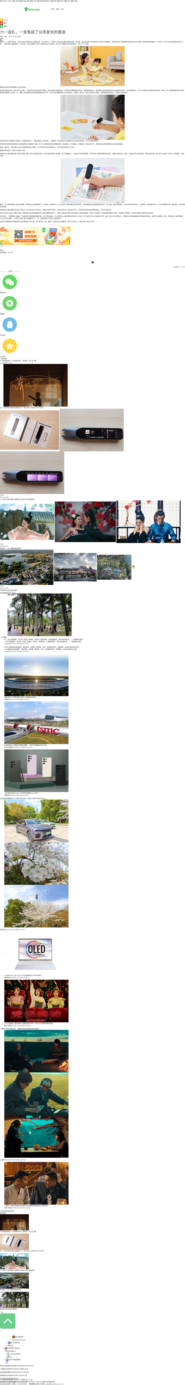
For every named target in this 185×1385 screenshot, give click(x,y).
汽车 (68, 1)
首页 (1, 1)
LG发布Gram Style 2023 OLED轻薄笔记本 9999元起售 (22, 975)
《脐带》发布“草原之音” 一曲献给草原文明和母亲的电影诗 (19, 1029)
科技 (75, 1)
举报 (1, 250)
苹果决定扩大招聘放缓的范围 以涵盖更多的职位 (20, 697)
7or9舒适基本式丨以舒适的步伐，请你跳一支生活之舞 (18, 361)
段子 (62, 1)
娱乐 (14, 1)
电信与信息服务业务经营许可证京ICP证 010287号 (17, 1366)
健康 (58, 1)
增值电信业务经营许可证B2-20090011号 (13, 1375)
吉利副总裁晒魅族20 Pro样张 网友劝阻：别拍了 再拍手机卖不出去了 (23, 798)
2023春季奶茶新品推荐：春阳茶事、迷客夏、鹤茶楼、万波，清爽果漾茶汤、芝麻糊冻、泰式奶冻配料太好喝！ (41, 649)
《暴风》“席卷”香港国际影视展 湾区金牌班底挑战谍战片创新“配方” (26, 1206)
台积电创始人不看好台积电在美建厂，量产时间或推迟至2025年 (25, 745)
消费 (65, 1)
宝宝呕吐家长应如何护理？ (9, 590)
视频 (51, 1)
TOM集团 (3, 1380)
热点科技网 (8, 747)
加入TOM (29, 1380)
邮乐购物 (10, 1380)
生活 (34, 1)
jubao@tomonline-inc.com (54, 1384)
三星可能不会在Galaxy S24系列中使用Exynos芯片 (21, 793)
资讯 (4, 1)
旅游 (31, 1)
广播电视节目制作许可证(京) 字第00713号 (14, 1369)
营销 (41, 1)
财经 (55, 1)
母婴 (38, 1)
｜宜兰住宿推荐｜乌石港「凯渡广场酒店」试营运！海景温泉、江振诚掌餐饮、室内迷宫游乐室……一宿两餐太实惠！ (43, 641)
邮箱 (44, 1)
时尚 (24, 1)
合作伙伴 (16, 1380)
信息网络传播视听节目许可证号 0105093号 (14, 1372)
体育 (17, 1)
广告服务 (23, 1380)
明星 (20, 1)
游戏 (27, 1)
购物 (72, 1)
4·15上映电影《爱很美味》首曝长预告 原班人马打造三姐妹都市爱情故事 (28, 1023)
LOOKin (9, 1)
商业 (48, 1)
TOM (5, 36)
